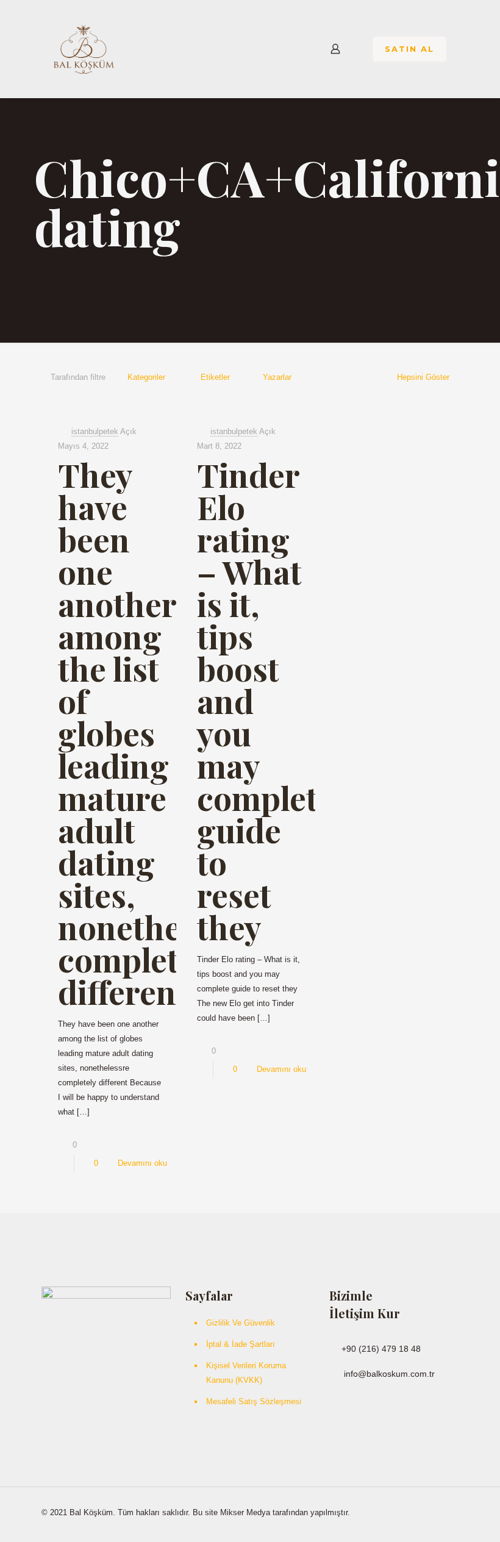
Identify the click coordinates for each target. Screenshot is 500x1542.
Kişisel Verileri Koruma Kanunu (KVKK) (246, 1373)
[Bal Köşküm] (84, 49)
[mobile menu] (292, 48)
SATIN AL (409, 49)
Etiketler (215, 377)
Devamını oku (142, 1163)
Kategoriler (146, 377)
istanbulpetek (94, 431)
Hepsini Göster (423, 377)
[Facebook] (397, 1512)
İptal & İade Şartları (240, 1344)
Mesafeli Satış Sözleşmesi (253, 1401)
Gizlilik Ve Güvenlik (240, 1322)
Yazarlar (277, 377)
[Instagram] (414, 1512)
